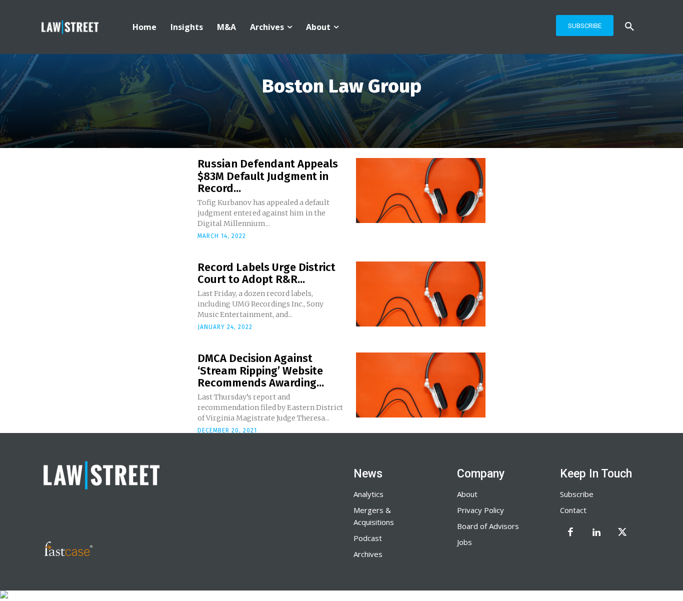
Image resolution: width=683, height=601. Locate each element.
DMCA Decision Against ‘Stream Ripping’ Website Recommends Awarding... (261, 370)
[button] (630, 27)
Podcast (368, 538)
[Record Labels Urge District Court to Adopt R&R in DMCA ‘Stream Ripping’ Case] (421, 294)
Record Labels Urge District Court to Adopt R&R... (267, 273)
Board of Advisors (488, 526)
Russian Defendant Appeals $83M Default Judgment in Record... (268, 175)
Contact (573, 510)
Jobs (464, 542)
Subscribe (577, 494)
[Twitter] (622, 533)
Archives (368, 554)
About (467, 494)
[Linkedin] (596, 533)
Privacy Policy (480, 510)
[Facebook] (570, 533)
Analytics (369, 494)
